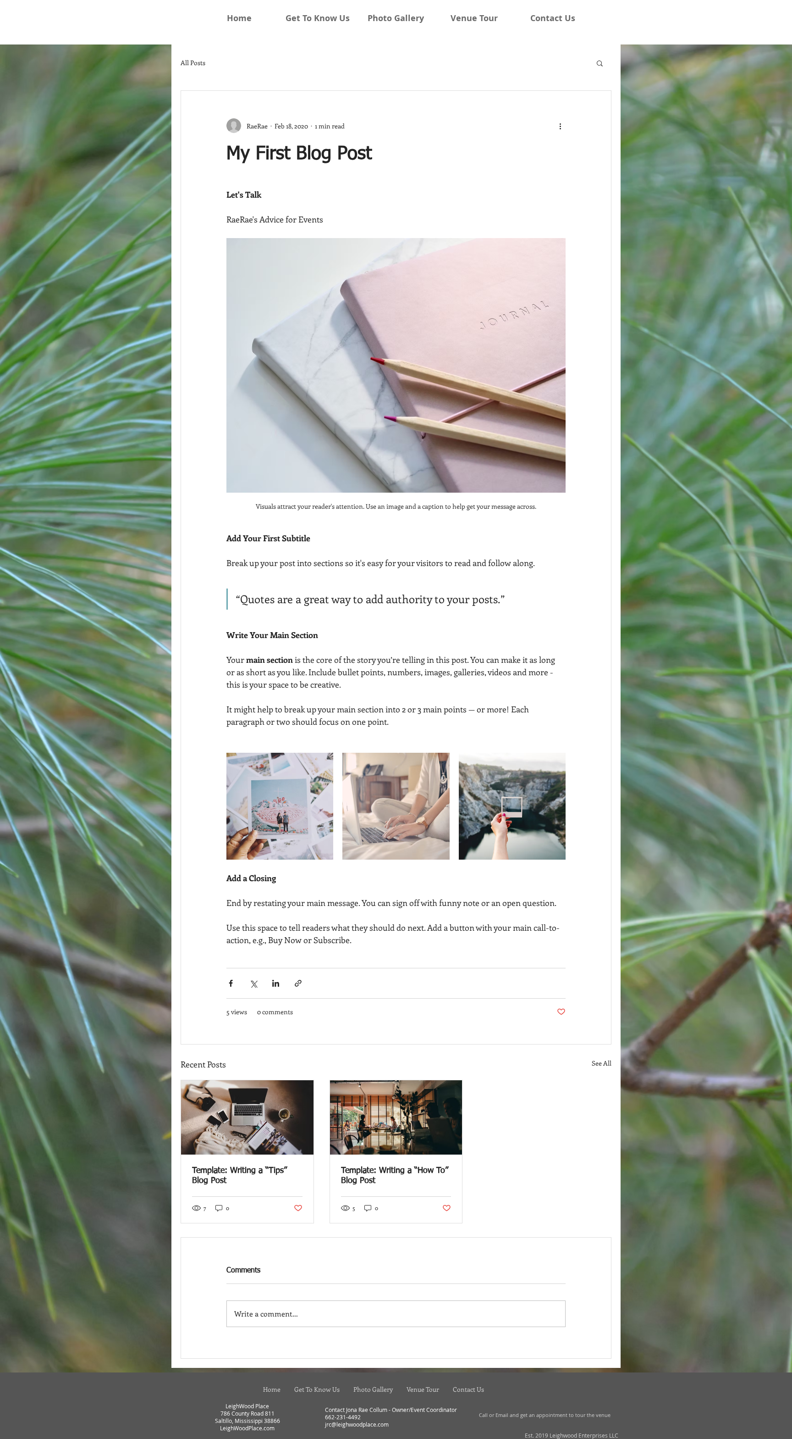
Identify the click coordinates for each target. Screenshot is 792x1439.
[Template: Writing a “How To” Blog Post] (396, 1117)
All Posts (193, 62)
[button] (599, 63)
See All (601, 1063)
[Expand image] (279, 806)
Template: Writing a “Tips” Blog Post (239, 1176)
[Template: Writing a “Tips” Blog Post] (247, 1117)
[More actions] (560, 125)
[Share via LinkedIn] (275, 983)
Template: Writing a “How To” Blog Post (394, 1176)
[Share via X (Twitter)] (253, 983)
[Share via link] (298, 983)
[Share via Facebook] (230, 983)
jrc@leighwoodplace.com (357, 1424)
